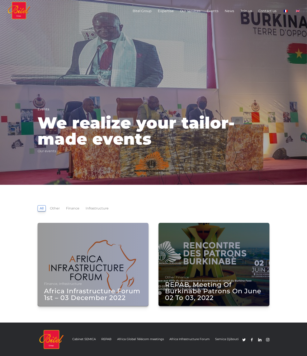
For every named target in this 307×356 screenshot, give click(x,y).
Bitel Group (142, 11)
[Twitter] (244, 339)
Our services (190, 11)
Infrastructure (97, 208)
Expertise (166, 11)
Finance (72, 208)
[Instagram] (267, 339)
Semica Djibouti (227, 339)
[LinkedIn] (259, 339)
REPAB (106, 339)
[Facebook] (252, 339)
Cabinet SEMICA (84, 339)
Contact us (267, 11)
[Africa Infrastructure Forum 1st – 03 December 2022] (93, 264)
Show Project (55, 304)
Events (212, 11)
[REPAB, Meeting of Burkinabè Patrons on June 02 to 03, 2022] (214, 264)
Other (55, 208)
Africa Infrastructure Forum (189, 339)
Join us (246, 11)
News (229, 11)
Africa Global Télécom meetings (140, 339)
